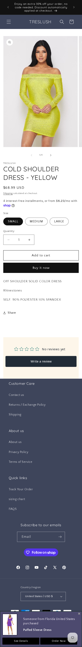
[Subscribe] (60, 537)
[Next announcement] (74, 7)
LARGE (59, 221)
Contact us (16, 395)
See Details (21, 641)
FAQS (13, 509)
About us (15, 442)
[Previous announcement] (8, 7)
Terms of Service (20, 462)
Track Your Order (21, 489)
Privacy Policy (18, 452)
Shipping (8, 193)
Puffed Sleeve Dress (37, 630)
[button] (9, 22)
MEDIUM (36, 221)
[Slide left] (31, 155)
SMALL (13, 221)
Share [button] (12, 313)
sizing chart (17, 499)
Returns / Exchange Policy (27, 405)
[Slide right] (51, 155)
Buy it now (41, 268)
